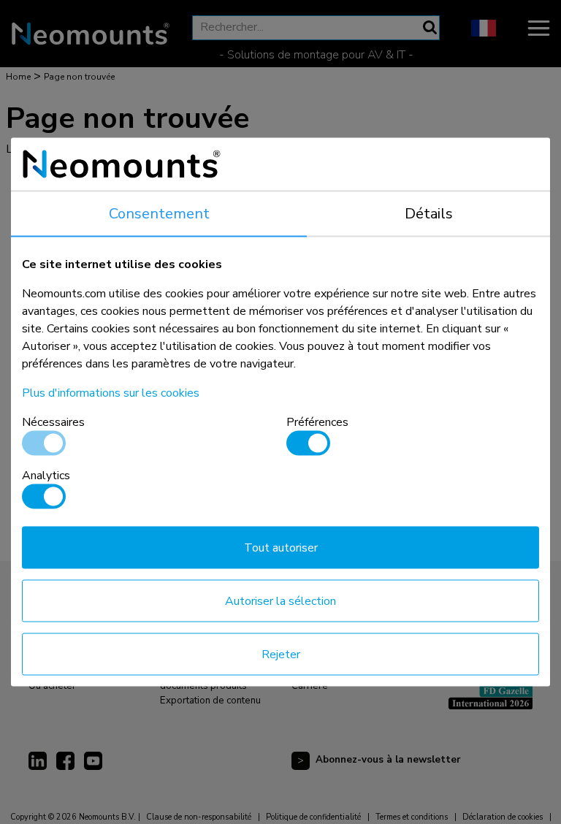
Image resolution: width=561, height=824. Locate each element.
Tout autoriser (281, 548)
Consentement (159, 214)
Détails (429, 214)
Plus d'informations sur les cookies (110, 393)
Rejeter (281, 654)
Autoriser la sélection (280, 601)
